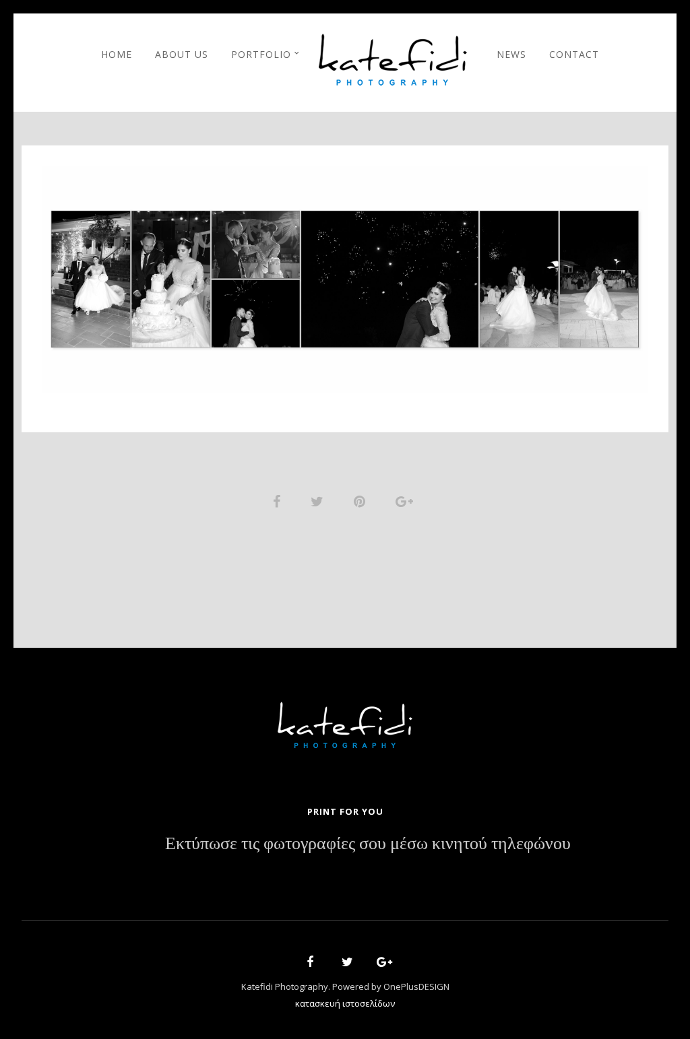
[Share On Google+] (406, 500)
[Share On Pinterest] (362, 500)
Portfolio (261, 54)
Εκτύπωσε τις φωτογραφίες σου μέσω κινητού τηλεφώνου (368, 844)
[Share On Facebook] (279, 500)
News (511, 54)
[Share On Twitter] (319, 500)
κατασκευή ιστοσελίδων (345, 1003)
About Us (181, 54)
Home (116, 54)
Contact (574, 54)
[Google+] (380, 964)
